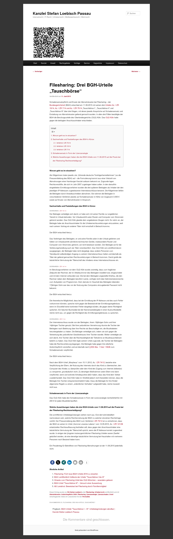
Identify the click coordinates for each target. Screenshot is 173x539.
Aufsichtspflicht (67, 494)
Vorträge (77, 63)
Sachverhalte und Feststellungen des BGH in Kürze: (73, 139)
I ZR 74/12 (100, 362)
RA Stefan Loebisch (74, 492)
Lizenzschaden (103, 494)
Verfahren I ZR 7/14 (63, 149)
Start (35, 63)
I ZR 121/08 (118, 424)
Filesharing (90, 492)
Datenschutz (122, 63)
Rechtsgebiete (64, 63)
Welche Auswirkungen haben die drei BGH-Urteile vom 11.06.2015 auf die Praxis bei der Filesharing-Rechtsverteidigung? (86, 159)
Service (87, 63)
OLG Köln (110, 117)
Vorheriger (37, 71)
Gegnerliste (97, 63)
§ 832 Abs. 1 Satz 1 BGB (100, 347)
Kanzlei (43, 63)
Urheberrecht (99, 492)
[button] (52, 462)
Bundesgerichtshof (57, 105)
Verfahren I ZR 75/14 (63, 143)
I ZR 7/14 (62, 319)
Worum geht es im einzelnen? (64, 135)
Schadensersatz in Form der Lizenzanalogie (70, 153)
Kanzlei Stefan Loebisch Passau (62, 13)
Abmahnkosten (55, 494)
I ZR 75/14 (62, 211)
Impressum (110, 63)
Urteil (111, 494)
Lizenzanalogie (91, 494)
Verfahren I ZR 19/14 (63, 146)
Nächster (136, 71)
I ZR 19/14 (62, 266)
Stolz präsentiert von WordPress (86, 530)
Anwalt (52, 63)
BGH (75, 494)
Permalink (86, 496)
